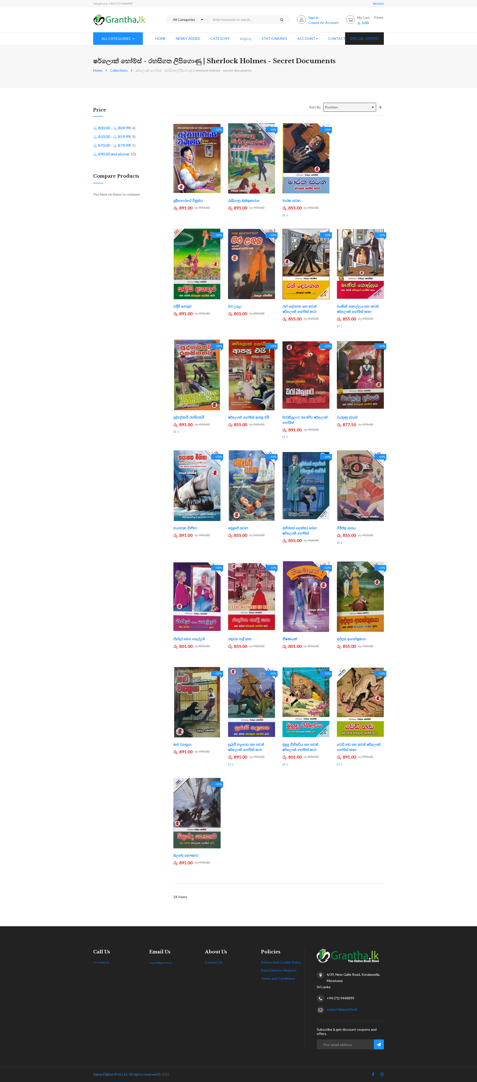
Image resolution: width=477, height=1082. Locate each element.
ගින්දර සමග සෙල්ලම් (189, 639)
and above (114, 153)
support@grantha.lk (160, 962)
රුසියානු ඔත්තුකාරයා (244, 200)
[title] (373, 1075)
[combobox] (241, 19)
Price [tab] (99, 110)
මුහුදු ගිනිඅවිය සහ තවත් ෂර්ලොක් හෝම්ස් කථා (300, 747)
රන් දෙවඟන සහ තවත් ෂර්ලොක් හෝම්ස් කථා (299, 309)
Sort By (315, 107)
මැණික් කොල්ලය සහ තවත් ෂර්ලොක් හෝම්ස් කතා (358, 309)
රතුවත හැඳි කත (239, 639)
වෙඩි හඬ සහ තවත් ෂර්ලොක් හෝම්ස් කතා (359, 747)
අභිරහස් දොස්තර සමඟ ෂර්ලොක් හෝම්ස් (299, 530)
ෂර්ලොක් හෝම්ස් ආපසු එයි (248, 417)
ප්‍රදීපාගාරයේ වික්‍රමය (188, 200)
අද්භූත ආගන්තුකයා (351, 639)
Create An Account (323, 22)
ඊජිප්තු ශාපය (346, 528)
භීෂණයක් (289, 639)
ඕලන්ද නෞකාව (186, 855)
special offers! (364, 38)
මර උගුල (234, 306)
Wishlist (378, 3)
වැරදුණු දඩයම (347, 417)
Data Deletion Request (279, 970)
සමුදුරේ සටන (238, 528)
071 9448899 (101, 962)
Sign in (313, 17)
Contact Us (214, 962)
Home (97, 70)
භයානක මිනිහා (185, 528)
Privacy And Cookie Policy (281, 962)
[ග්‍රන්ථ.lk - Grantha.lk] (119, 20)
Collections (119, 70)
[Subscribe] (379, 1044)
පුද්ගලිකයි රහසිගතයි (188, 417)
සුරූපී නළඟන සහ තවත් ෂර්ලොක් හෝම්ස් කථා (246, 747)
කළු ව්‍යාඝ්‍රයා (182, 744)
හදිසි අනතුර (182, 306)
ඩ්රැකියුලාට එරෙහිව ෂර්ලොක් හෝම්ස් (305, 420)
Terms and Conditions (278, 978)
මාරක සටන (291, 200)
